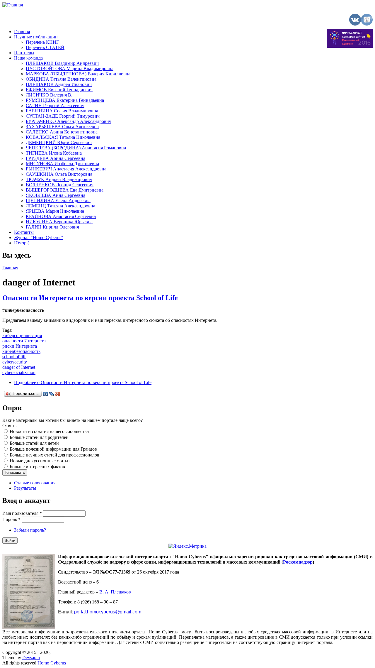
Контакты (24, 232)
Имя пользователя (22, 513)
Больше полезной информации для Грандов (53, 449)
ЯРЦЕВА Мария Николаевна (55, 211)
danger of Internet (18, 367)
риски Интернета (19, 346)
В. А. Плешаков (115, 591)
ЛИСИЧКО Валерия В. (49, 94)
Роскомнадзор (298, 561)
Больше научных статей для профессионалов (54, 454)
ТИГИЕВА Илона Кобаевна (54, 152)
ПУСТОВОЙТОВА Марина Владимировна (69, 68)
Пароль (11, 519)
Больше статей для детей (34, 443)
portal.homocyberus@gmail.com (107, 611)
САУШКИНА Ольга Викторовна (59, 174)
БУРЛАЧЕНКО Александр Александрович (68, 121)
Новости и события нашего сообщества (49, 431)
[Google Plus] (58, 394)
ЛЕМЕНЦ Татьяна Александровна (60, 205)
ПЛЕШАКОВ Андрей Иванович (59, 84)
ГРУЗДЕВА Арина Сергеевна (55, 158)
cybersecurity (14, 361)
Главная (22, 31)
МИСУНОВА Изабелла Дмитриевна (62, 163)
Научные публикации (36, 36)
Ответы (10, 425)
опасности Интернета (24, 340)
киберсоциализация (22, 335)
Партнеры (24, 52)
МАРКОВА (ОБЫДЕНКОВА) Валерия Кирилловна (78, 73)
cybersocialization (18, 372)
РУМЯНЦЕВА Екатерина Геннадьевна (65, 100)
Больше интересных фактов (37, 466)
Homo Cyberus (52, 662)
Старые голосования (34, 482)
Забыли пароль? (30, 529)
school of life (14, 356)
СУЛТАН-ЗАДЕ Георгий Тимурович (63, 116)
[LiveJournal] (52, 394)
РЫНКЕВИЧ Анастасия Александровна (66, 168)
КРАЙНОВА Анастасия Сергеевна (61, 216)
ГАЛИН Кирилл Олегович (52, 226)
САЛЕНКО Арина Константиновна (62, 131)
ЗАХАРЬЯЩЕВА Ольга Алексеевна (62, 126)
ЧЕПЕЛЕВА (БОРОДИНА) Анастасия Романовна (76, 147)
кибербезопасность (21, 351)
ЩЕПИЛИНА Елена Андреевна (58, 200)
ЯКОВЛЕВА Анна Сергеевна (55, 195)
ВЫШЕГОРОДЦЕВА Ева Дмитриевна (64, 189)
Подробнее (82, 382)
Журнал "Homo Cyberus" (38, 237)
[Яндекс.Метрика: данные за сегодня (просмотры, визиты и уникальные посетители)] (187, 546)
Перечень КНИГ (42, 42)
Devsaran (31, 657)
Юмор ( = (23, 242)
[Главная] (12, 4)
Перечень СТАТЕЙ (45, 47)
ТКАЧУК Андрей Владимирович (59, 179)
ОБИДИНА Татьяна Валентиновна (61, 79)
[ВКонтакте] (45, 394)
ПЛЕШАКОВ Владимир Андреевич (62, 63)
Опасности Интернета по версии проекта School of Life (90, 298)
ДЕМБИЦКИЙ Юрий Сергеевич (59, 142)
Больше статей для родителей (39, 437)
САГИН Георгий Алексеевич (55, 105)
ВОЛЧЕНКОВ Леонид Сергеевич (59, 184)
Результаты (25, 488)
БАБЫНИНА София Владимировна (62, 110)
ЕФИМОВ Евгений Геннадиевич (59, 89)
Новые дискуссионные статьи (40, 460)
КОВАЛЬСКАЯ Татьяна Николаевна (63, 137)
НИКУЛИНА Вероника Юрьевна (59, 221)
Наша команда (28, 57)
